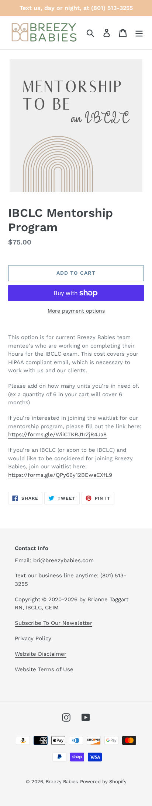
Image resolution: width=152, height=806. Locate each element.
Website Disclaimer (40, 654)
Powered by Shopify (103, 781)
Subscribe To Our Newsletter (53, 623)
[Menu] (139, 33)
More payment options (76, 311)
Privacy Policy (33, 638)
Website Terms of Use (44, 669)
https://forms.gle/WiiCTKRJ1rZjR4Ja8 (57, 434)
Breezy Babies (62, 781)
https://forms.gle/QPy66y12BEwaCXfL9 (60, 475)
